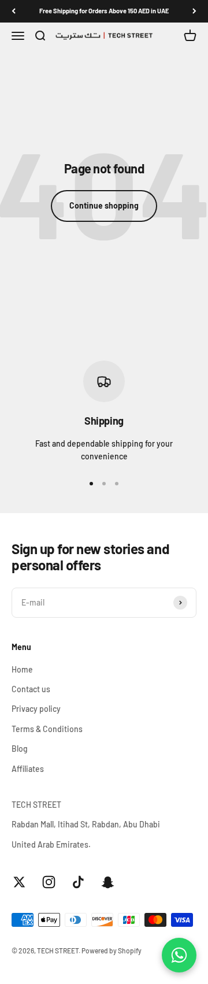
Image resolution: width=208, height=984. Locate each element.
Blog (20, 748)
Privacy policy (36, 709)
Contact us (31, 689)
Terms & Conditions (47, 729)
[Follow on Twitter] (19, 882)
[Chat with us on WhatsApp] (179, 955)
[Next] (194, 11)
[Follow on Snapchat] (108, 882)
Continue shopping (104, 205)
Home (22, 669)
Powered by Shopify (111, 950)
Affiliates (28, 769)
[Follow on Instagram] (49, 882)
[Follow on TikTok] (78, 882)
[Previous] (14, 11)
